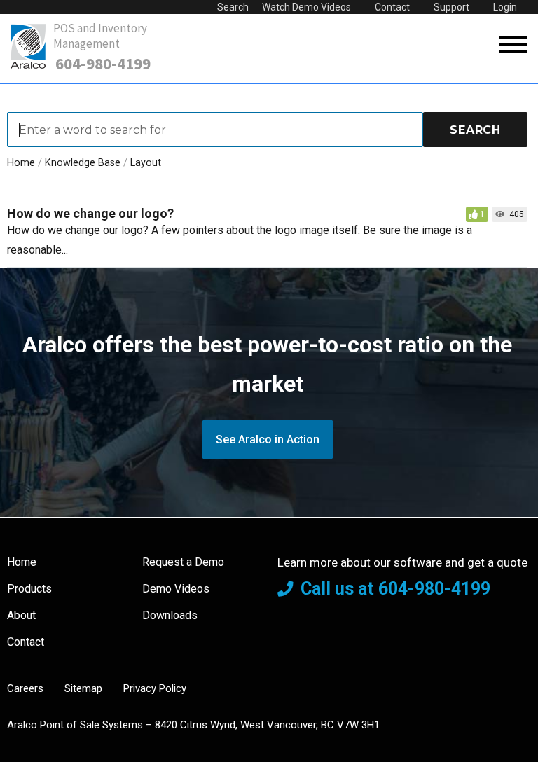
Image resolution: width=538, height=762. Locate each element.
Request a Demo (183, 562)
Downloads (170, 615)
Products (29, 588)
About (21, 615)
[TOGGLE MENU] (513, 45)
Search (233, 7)
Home (21, 562)
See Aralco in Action (267, 439)
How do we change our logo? (90, 213)
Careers (25, 688)
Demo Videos (175, 588)
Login (505, 7)
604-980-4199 (103, 64)
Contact (392, 7)
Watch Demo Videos (306, 7)
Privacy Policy (154, 688)
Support (451, 7)
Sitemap (83, 688)
